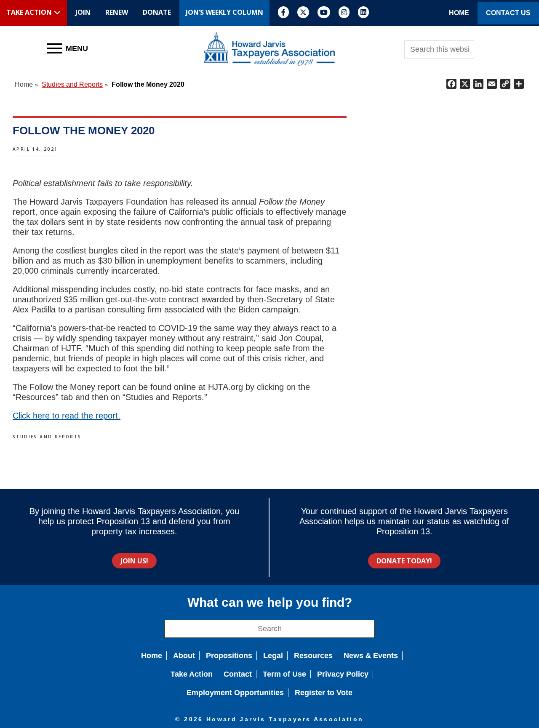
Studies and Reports (47, 437)
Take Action (192, 674)
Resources (313, 655)
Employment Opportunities (235, 692)
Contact (238, 674)
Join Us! (134, 560)
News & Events (371, 655)
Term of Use (284, 674)
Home (151, 655)
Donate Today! (404, 560)
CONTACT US (508, 12)
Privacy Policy (342, 674)
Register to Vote (323, 692)
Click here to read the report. (66, 415)
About (184, 655)
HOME (459, 12)
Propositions (229, 655)
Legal (273, 655)
